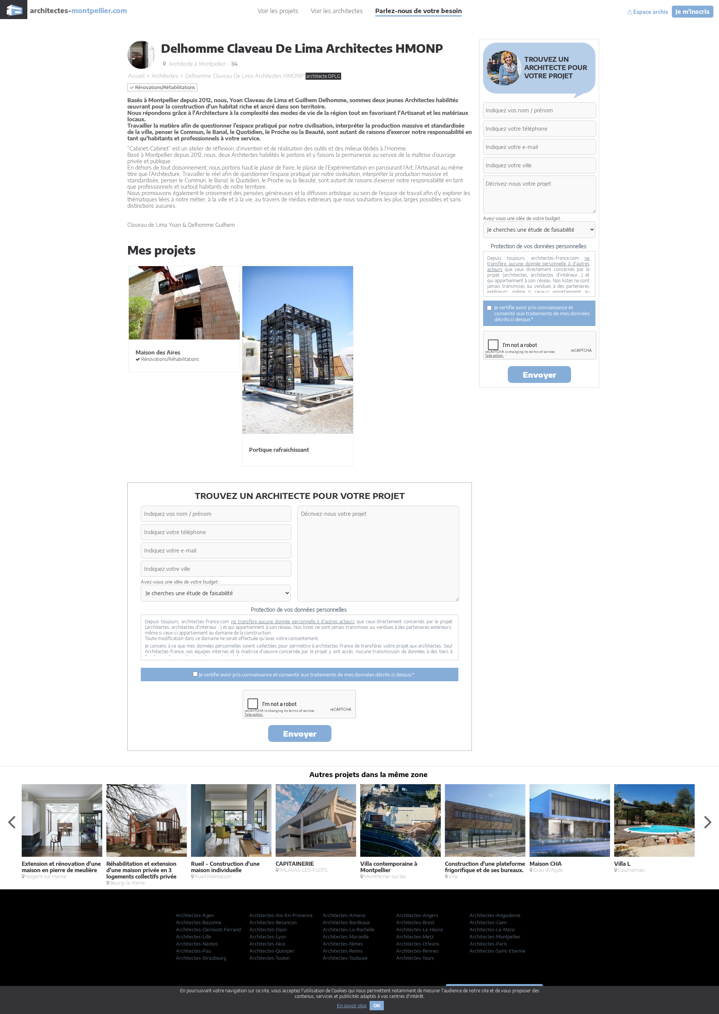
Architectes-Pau (193, 951)
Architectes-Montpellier (495, 937)
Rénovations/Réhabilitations (164, 87)
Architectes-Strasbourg (201, 958)
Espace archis (650, 12)
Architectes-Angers (417, 915)
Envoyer (299, 733)
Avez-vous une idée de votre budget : (180, 582)
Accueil (136, 76)
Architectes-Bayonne (198, 922)
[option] (64, 831)
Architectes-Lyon (267, 937)
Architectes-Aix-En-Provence (281, 915)
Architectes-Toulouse (345, 958)
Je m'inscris (693, 11)
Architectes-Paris (488, 944)
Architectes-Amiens (344, 915)
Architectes (165, 76)
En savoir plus (352, 1005)
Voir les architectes (337, 11)
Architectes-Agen (195, 915)
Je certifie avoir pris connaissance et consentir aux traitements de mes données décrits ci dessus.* (306, 674)
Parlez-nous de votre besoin (418, 11)
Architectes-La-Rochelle (348, 929)
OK (376, 1005)
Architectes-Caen (488, 922)
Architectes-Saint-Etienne (497, 951)
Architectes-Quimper (271, 951)
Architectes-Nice (267, 944)
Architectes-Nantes (197, 944)
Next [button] (708, 821)
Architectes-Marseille (346, 937)
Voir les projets (278, 11)
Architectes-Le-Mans (492, 929)
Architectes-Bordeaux (346, 922)
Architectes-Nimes (343, 944)
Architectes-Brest (415, 922)
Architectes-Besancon (273, 922)
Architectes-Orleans (417, 944)
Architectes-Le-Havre (419, 929)
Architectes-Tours (415, 958)
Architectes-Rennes (417, 951)
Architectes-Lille (193, 937)
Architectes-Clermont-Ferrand (208, 929)
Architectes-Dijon (268, 929)
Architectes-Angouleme (495, 915)
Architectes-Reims (342, 951)
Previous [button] (11, 821)
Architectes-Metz (415, 937)
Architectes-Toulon (269, 958)
